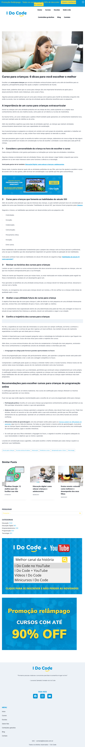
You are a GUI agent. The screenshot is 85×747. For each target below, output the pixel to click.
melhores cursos (45, 450)
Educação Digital (7, 525)
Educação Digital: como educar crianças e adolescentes (44, 164)
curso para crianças (8, 450)
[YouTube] (49, 696)
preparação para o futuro (59, 450)
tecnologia (71, 450)
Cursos (48, 10)
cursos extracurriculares (23, 450)
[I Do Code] (17, 13)
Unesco (80, 205)
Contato (67, 17)
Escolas (57, 10)
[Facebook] (35, 696)
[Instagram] (42, 696)
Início (3, 711)
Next (81, 484)
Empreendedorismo (8, 528)
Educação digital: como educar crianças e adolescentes (42, 488)
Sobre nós (67, 10)
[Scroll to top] (68, 744)
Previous (4, 484)
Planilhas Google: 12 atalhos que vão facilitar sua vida (13, 488)
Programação (6, 531)
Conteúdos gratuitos (46, 17)
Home (39, 10)
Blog (59, 17)
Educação (5, 523)
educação (35, 450)
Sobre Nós (5, 724)
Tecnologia (5, 533)
